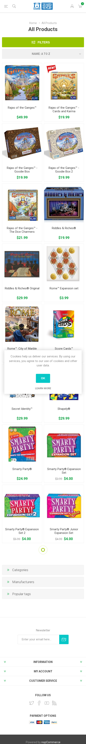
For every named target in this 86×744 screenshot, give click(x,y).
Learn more (43, 388)
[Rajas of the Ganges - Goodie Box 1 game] (22, 143)
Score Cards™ (64, 348)
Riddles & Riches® (64, 228)
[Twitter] (31, 703)
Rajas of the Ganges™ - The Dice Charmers (22, 230)
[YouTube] (47, 703)
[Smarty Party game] (22, 444)
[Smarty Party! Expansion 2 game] (22, 505)
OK (43, 378)
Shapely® (64, 409)
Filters (44, 42)
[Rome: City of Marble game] (22, 324)
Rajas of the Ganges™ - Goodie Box (22, 169)
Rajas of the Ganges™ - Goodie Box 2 (64, 169)
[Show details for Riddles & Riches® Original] (22, 264)
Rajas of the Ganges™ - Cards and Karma (64, 109)
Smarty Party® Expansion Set (64, 470)
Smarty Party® (22, 469)
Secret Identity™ (22, 409)
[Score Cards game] (64, 324)
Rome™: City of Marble (22, 348)
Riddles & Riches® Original (22, 288)
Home (33, 23)
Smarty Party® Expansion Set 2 (22, 531)
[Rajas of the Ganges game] (22, 83)
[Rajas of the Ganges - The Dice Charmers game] (22, 203)
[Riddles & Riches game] (64, 203)
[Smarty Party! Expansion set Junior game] (64, 505)
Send (64, 639)
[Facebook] (39, 703)
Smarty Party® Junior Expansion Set (64, 531)
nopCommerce (50, 742)
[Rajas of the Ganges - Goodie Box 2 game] (64, 143)
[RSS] (54, 703)
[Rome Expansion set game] (64, 264)
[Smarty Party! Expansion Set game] (64, 444)
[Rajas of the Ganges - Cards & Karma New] (64, 83)
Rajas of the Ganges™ (22, 107)
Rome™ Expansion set (64, 288)
